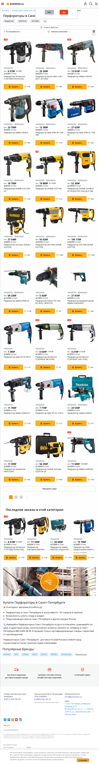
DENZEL (54, 654)
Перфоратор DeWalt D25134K (48, 188)
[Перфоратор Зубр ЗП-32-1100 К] (49, 389)
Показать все (81, 654)
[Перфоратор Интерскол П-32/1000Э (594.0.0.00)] (18, 53)
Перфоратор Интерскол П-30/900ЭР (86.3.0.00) (46, 358)
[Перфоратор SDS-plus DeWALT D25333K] (18, 221)
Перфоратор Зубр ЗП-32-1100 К (49, 413)
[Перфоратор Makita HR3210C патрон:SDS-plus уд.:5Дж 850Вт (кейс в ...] (61, 526)
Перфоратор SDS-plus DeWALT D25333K (17, 246)
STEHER (25, 654)
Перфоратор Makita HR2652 (79, 413)
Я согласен (83, 760)
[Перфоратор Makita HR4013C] (18, 277)
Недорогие (9, 21)
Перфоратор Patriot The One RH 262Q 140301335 (48, 302)
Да (64, 12)
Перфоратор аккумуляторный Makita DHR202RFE (80, 302)
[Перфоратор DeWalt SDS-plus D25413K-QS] (49, 445)
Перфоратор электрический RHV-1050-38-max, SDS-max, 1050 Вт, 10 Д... (37, 548)
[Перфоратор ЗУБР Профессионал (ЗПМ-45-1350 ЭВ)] (84, 526)
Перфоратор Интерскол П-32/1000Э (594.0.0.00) (14, 77)
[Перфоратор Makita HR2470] (81, 53)
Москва (29, 747)
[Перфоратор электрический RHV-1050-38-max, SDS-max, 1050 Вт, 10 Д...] (38, 526)
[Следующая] (27, 497)
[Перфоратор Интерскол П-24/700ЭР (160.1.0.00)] (81, 333)
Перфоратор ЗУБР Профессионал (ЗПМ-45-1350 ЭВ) (84, 548)
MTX (16, 654)
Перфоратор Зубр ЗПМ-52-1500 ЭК (81, 133)
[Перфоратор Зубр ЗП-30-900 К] (18, 333)
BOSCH (44, 654)
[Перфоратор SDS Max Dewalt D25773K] (81, 221)
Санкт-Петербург (8, 747)
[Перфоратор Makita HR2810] (18, 109)
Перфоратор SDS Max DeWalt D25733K (48, 246)
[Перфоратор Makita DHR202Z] (81, 445)
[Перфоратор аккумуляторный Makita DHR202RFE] (81, 277)
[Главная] (5, 10)
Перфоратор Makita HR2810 (16, 132)
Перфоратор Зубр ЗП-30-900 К (17, 357)
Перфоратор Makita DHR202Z (80, 469)
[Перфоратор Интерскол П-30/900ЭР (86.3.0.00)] (49, 333)
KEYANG (7, 654)
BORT (35, 654)
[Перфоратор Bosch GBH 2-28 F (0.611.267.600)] (49, 53)
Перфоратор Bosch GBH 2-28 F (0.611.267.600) (49, 77)
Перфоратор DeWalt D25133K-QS (17, 189)
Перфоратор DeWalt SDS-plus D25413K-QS (48, 470)
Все (45, 21)
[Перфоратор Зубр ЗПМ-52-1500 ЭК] (81, 109)
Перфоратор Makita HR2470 (79, 76)
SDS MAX (35, 21)
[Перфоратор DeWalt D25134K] (49, 165)
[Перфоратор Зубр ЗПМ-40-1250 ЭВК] (49, 109)
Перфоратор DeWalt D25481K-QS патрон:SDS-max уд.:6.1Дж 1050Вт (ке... (80, 189)
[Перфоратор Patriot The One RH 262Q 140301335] (49, 277)
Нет (49, 12)
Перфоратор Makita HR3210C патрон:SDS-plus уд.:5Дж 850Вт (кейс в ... (60, 548)
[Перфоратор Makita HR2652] (81, 389)
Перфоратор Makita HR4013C (16, 301)
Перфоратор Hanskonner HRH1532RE (15, 470)
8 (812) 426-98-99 (12, 699)
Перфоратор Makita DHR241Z (17, 413)
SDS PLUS (22, 21)
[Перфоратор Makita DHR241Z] (18, 389)
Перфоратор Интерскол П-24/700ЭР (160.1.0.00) (78, 358)
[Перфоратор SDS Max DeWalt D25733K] (49, 221)
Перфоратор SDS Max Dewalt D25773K (80, 246)
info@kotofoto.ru (73, 696)
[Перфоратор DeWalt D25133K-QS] (18, 165)
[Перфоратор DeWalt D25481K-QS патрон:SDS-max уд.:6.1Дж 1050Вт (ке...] (81, 165)
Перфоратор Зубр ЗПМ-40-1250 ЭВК (49, 133)
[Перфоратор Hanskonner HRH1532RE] (18, 445)
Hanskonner (66, 654)
